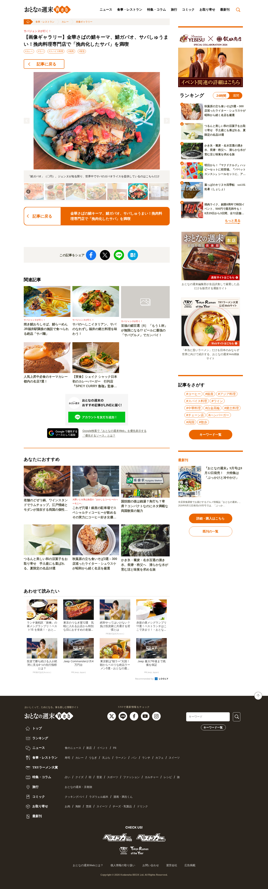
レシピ (168, 777)
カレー (65, 21)
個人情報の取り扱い (122, 865)
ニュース (106, 9)
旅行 (174, 9)
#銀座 (209, 394)
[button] (27, 121)
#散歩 (203, 422)
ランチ (146, 757)
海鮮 (78, 806)
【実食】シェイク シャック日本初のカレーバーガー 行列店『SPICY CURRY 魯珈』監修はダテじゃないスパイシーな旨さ (94, 382)
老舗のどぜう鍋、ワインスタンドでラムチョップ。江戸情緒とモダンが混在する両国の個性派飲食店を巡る (46, 505)
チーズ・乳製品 (122, 806)
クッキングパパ (74, 796)
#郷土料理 (231, 408)
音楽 (99, 777)
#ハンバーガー (218, 415)
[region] (97, 136)
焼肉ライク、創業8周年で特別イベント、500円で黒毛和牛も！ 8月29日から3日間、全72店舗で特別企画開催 (224, 209)
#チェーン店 (195, 415)
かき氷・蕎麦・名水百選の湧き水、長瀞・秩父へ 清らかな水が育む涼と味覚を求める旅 (144, 564)
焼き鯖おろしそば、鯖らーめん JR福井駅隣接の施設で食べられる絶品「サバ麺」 (47, 329)
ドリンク (142, 806)
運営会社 (171, 865)
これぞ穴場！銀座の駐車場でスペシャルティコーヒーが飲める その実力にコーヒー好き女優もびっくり (95, 513)
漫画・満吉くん (123, 796)
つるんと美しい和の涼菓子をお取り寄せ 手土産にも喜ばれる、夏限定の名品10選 (46, 563)
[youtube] (145, 716)
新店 (89, 747)
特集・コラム (156, 9)
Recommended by (144, 678)
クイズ (79, 777)
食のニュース (73, 747)
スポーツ (112, 777)
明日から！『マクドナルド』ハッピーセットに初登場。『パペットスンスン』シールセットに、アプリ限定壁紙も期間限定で (225, 170)
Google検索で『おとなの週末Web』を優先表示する (114, 430)
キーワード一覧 (213, 727)
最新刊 (225, 9)
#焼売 (71, 51)
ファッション (131, 777)
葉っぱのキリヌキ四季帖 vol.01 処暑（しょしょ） (224, 187)
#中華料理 (193, 408)
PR (114, 747)
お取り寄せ (207, 9)
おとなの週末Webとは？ (88, 865)
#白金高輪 (212, 408)
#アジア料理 (227, 394)
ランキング (40, 738)
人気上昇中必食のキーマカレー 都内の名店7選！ (47, 379)
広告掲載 (189, 865)
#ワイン (217, 401)
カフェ (159, 757)
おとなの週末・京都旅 (78, 787)
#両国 (190, 422)
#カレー (29, 51)
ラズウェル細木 (98, 796)
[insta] (156, 716)
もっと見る (233, 220)
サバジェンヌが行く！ (37, 31)
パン (134, 757)
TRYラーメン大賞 (45, 767)
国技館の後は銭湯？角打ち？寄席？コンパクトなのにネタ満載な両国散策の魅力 (144, 506)
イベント (102, 747)
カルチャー (152, 777)
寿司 (67, 757)
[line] (123, 716)
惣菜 (88, 806)
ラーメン (120, 757)
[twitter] (112, 716)
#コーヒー (193, 394)
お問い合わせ (150, 865)
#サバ (41, 51)
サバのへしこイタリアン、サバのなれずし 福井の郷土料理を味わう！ (94, 329)
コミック (188, 9)
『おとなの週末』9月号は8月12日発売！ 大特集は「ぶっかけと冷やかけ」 (223, 472)
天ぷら (106, 757)
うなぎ (93, 757)
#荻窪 (82, 51)
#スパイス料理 (56, 51)
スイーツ (174, 757)
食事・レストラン (129, 9)
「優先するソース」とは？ (98, 435)
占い (67, 777)
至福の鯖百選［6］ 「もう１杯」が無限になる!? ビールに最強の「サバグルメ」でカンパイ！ (144, 330)
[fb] (134, 716)
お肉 (67, 806)
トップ (37, 728)
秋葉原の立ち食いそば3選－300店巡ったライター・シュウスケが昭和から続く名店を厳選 (94, 563)
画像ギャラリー (84, 21)
